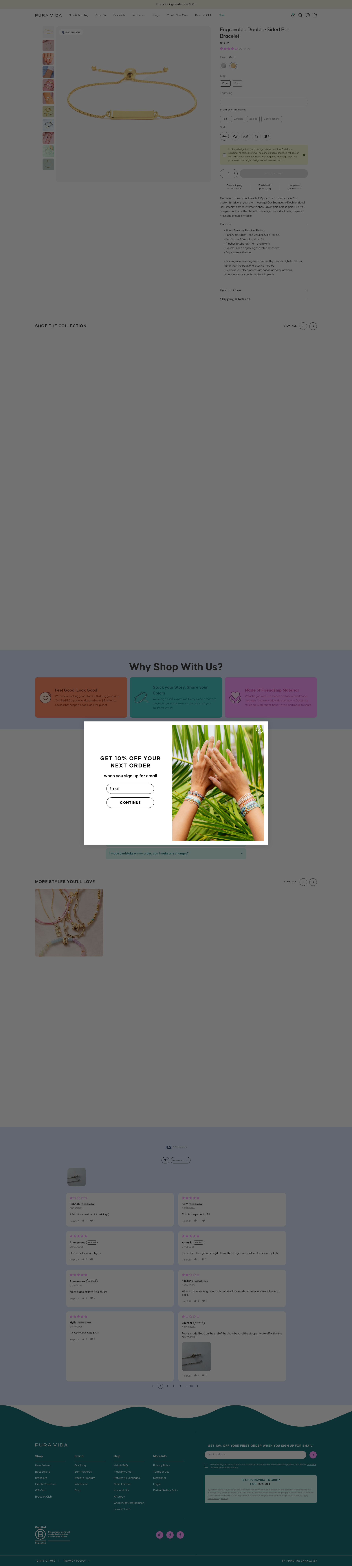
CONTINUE (130, 802)
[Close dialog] (259, 729)
